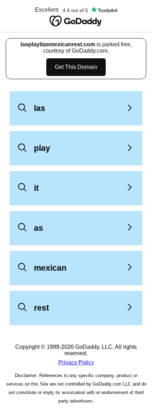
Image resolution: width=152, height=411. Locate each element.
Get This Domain (76, 67)
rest (41, 307)
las (39, 108)
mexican (50, 267)
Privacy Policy (76, 362)
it (36, 188)
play (42, 148)
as (38, 228)
